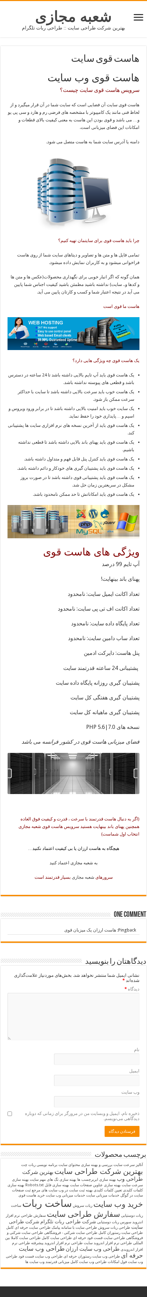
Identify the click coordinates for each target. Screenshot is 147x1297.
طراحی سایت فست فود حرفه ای (99, 1238)
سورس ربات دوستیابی (114, 1222)
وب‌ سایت (130, 1092)
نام (136, 1049)
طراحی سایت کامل (57, 1238)
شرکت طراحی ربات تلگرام (68, 1221)
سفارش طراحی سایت (83, 1214)
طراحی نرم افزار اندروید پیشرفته (57, 1243)
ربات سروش (82, 1205)
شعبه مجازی (73, 16)
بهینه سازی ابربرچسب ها (96, 1179)
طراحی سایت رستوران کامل (120, 1232)
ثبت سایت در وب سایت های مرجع (58, 1190)
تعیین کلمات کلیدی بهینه (104, 1190)
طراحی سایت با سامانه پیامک (74, 1227)
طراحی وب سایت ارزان (93, 1249)
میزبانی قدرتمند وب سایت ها (47, 1262)
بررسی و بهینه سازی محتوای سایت (85, 1165)
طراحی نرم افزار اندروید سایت (108, 1243)
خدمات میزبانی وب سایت (65, 1195)
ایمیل (134, 1070)
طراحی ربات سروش (114, 1227)
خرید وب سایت (118, 1204)
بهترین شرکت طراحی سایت (98, 1171)
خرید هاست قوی (31, 1195)
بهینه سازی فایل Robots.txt (47, 1185)
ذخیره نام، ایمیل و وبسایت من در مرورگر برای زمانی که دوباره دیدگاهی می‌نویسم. (82, 1116)
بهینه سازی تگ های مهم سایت (53, 1179)
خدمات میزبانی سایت (102, 1195)
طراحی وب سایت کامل (88, 1262)
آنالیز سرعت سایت (128, 1165)
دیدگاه (131, 989)
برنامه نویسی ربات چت (39, 1165)
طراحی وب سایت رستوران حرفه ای (92, 1256)
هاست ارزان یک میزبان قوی (90, 930)
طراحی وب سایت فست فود (40, 1256)
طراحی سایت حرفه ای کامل (28, 1227)
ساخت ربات (47, 1203)
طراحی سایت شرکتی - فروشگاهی (70, 1232)
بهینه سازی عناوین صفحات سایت (95, 1185)
